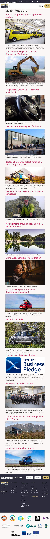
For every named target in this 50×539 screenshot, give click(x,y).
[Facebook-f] (42, 496)
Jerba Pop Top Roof (14, 486)
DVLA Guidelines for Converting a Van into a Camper (24, 417)
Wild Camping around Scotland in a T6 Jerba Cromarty (24, 225)
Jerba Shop (13, 2)
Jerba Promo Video (14, 319)
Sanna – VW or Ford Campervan (24, 493)
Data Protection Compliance (45, 486)
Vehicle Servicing (28, 1)
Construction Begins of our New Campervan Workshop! (21, 52)
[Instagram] (44, 496)
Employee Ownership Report (19, 448)
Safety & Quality (18, 1)
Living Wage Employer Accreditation (23, 258)
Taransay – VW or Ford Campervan (24, 496)
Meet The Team (14, 492)
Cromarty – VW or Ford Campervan (24, 490)
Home (12, 484)
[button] (10, 6)
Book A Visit (6, 2)
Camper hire (13, 488)
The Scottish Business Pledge (20, 355)
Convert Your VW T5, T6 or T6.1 (25, 506)
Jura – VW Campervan (23, 499)
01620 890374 (35, 496)
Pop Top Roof (37, 1)
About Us (12, 490)
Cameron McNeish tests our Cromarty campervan (24, 192)
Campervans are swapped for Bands (23, 126)
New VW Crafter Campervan (24, 503)
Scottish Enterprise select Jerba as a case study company (23, 163)
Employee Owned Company (19, 383)
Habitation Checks (7, 1)
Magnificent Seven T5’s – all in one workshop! (22, 90)
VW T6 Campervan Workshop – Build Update (23, 15)
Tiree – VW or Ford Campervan (24, 486)
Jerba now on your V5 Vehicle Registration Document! (20, 290)
